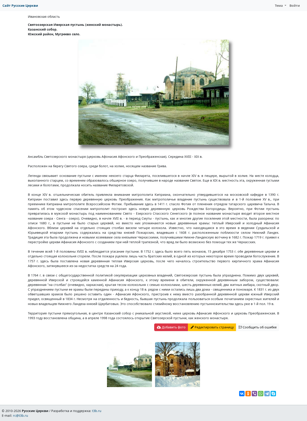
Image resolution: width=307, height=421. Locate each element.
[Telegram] (267, 393)
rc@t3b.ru (20, 415)
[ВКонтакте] (242, 393)
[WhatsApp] (260, 393)
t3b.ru (96, 411)
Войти (294, 5)
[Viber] (254, 393)
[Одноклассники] (248, 393)
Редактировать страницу (214, 327)
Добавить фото (173, 327)
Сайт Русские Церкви (20, 5)
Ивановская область (44, 16)
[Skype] (273, 393)
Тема (279, 5)
